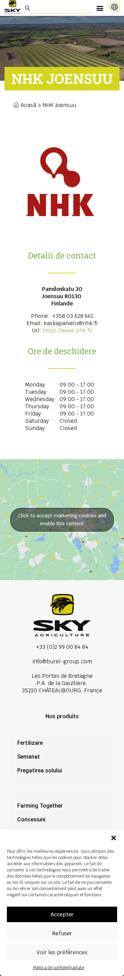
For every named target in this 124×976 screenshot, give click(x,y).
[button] (113, 838)
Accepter (62, 914)
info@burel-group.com (62, 661)
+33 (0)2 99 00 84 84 (62, 647)
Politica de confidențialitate (58, 967)
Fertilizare (30, 743)
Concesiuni (31, 819)
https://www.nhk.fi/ (67, 330)
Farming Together (40, 805)
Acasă (28, 105)
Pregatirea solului (39, 770)
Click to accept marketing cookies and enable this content (62, 520)
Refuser (62, 933)
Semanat (28, 756)
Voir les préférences (62, 952)
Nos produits (62, 716)
